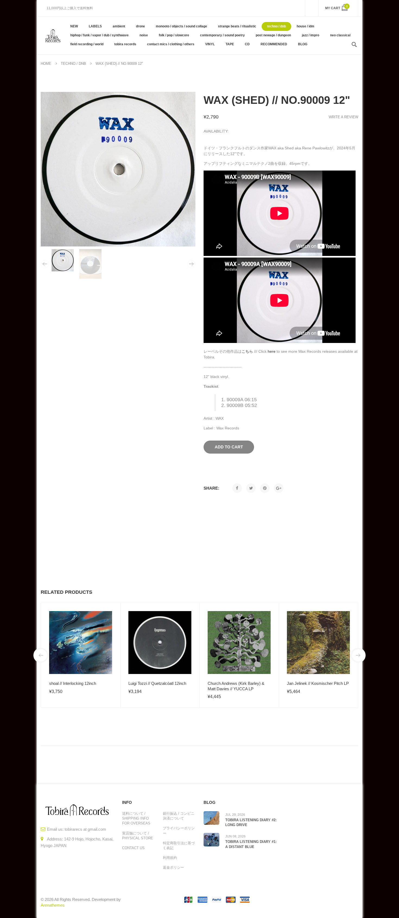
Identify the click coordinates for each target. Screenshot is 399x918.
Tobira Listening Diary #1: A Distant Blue (251, 844)
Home (46, 64)
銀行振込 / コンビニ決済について (178, 815)
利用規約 (170, 858)
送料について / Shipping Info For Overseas (136, 818)
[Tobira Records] (53, 35)
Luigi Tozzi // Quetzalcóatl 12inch (157, 683)
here (272, 351)
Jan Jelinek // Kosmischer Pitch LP (318, 683)
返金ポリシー (173, 867)
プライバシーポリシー (179, 830)
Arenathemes (53, 905)
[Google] (278, 488)
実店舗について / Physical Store (137, 835)
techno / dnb (73, 64)
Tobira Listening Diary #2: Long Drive (251, 822)
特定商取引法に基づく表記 (179, 845)
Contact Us (133, 848)
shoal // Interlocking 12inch (72, 683)
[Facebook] (237, 488)
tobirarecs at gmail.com (85, 829)
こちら (247, 351)
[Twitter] (251, 488)
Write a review (343, 117)
